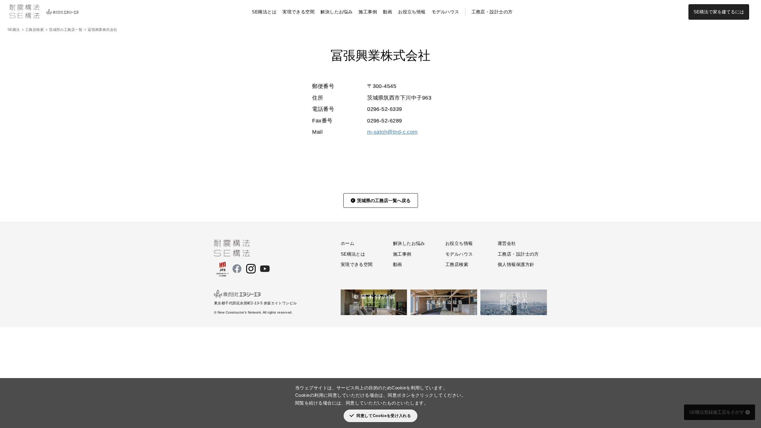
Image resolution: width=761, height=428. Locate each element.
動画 (387, 11)
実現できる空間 (298, 11)
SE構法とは (264, 11)
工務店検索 (34, 30)
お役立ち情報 (412, 11)
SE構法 (13, 30)
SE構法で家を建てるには (719, 11)
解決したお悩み (336, 11)
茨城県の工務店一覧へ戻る (384, 200)
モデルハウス (445, 11)
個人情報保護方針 (516, 264)
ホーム (347, 243)
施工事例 (368, 11)
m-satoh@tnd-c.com (392, 132)
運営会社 (507, 243)
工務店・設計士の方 (492, 11)
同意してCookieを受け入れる (383, 415)
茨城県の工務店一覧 (65, 30)
